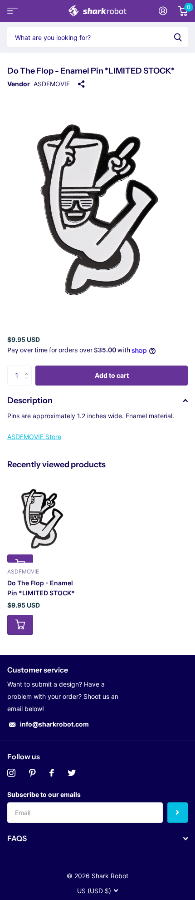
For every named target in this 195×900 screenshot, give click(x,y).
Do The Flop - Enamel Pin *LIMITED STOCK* (41, 588)
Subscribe (177, 812)
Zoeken (178, 37)
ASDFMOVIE (52, 84)
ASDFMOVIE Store (34, 436)
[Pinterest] (32, 773)
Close (97, 839)
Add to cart (112, 375)
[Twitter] (72, 773)
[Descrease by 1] (28, 383)
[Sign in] (163, 11)
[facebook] (51, 773)
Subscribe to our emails (44, 794)
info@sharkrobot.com (54, 724)
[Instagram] (11, 773)
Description (30, 400)
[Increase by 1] (28, 368)
